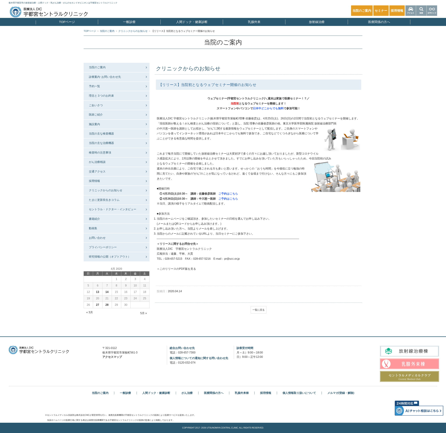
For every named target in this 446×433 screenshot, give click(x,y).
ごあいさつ (96, 105)
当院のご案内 (97, 67)
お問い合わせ (97, 237)
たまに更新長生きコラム (104, 199)
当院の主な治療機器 (101, 142)
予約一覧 (94, 86)
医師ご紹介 (96, 114)
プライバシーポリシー (103, 247)
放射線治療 (317, 22)
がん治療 (187, 392)
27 (97, 304)
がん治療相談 (97, 161)
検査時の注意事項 (100, 152)
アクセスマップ (112, 356)
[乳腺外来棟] (409, 364)
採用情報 (94, 180)
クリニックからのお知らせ (105, 190)
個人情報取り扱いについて (299, 392)
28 (107, 304)
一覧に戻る (258, 309)
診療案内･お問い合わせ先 (105, 76)
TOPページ (67, 22)
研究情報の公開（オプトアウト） (110, 256)
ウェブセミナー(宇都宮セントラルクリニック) (236, 98)
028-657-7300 (186, 352)
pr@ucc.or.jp (232, 258)
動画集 (93, 228)
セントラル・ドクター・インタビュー (112, 209)
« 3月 (89, 312)
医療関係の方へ (379, 22)
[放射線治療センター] (409, 351)
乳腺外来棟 (242, 392)
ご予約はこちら (228, 193)
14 (107, 291)
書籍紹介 (94, 218)
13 (97, 291)
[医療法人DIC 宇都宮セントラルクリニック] (39, 350)
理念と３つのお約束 (101, 95)
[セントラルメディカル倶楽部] (409, 376)
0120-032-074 (186, 362)
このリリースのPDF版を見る (178, 268)
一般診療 (129, 22)
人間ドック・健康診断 (191, 22)
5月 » (143, 313)
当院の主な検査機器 (101, 133)
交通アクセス (97, 171)
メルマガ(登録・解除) (340, 392)
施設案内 (94, 124)
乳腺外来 (254, 22)
